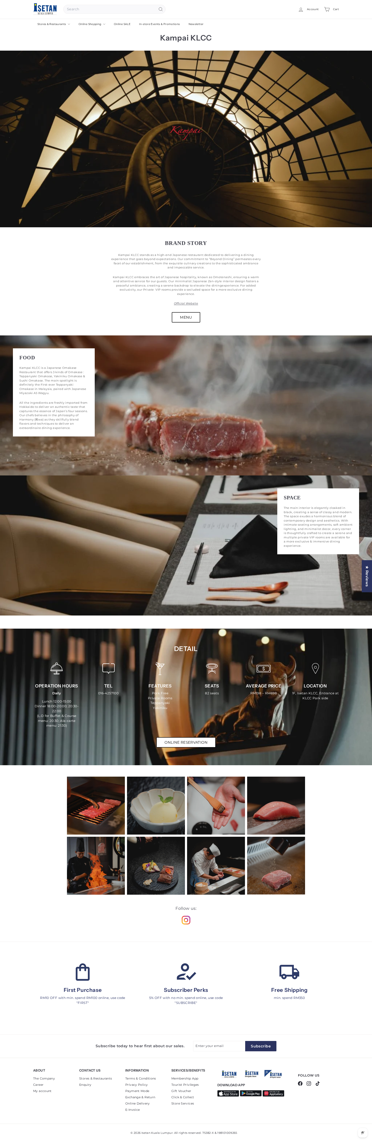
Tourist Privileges (185, 1085)
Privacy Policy (136, 1085)
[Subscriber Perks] (186, 972)
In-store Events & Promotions (159, 24)
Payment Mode (137, 1091)
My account (42, 1091)
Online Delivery (137, 1103)
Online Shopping (90, 24)
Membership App (184, 1078)
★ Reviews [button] (367, 576)
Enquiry (85, 1085)
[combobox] (114, 9)
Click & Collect (182, 1097)
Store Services (182, 1103)
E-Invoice (132, 1110)
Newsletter (196, 24)
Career (38, 1085)
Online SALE (122, 24)
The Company (44, 1078)
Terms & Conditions (140, 1078)
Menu (186, 317)
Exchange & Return (140, 1097)
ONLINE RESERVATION (186, 742)
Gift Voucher (181, 1091)
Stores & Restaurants (52, 24)
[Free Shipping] (289, 972)
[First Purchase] (83, 972)
